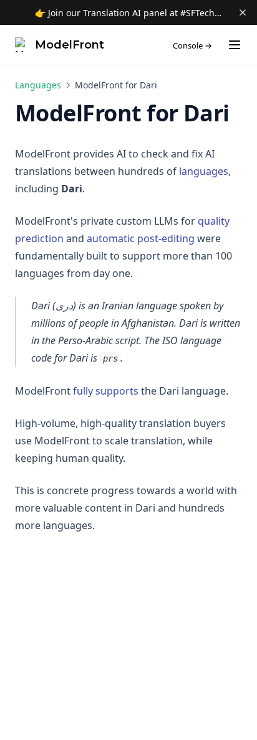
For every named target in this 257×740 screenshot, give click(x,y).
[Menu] (234, 44)
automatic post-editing (141, 238)
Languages (38, 85)
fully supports (105, 391)
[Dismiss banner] (243, 12)
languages (203, 171)
